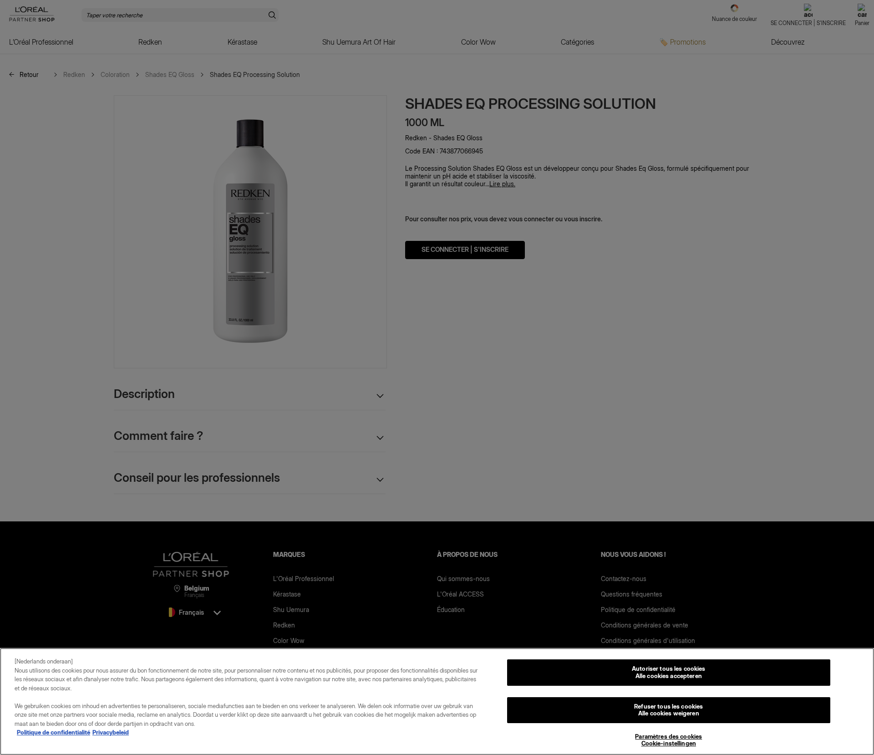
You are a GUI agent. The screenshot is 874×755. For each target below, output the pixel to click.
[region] (437, 701)
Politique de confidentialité (53, 732)
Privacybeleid (110, 732)
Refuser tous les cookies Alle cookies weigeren (668, 710)
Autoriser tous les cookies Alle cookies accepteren (668, 672)
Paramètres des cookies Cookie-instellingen (668, 740)
